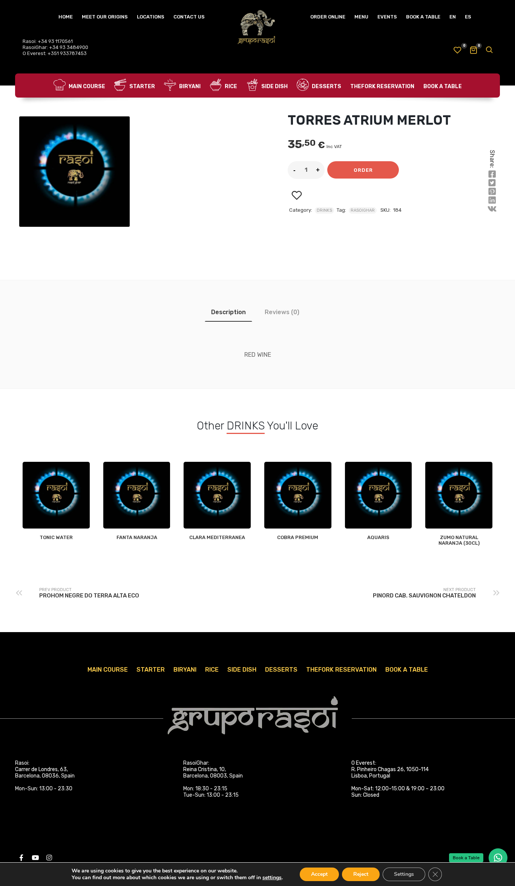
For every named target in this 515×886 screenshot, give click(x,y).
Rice (230, 86)
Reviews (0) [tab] (282, 312)
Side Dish (274, 86)
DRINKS (324, 210)
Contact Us (189, 17)
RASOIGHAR (363, 210)
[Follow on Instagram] (49, 858)
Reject (360, 874)
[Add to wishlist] (296, 195)
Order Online (327, 17)
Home (65, 17)
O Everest (363, 763)
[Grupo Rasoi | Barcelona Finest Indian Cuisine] (257, 28)
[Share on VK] (492, 209)
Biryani (189, 86)
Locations (150, 17)
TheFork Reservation (382, 86)
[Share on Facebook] (492, 174)
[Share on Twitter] (492, 183)
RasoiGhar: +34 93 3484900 (55, 47)
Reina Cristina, (200, 769)
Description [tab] (228, 312)
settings (272, 877)
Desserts (326, 86)
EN (452, 17)
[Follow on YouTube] (35, 858)
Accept (319, 874)
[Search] (489, 50)
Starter (141, 86)
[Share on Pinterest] (492, 191)
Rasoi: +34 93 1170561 (48, 41)
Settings (404, 874)
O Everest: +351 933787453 (55, 53)
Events (387, 17)
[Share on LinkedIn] (492, 200)
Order (363, 170)
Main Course (86, 86)
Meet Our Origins (105, 17)
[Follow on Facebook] (21, 858)
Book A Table (423, 17)
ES (468, 17)
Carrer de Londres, (37, 769)
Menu (361, 17)
